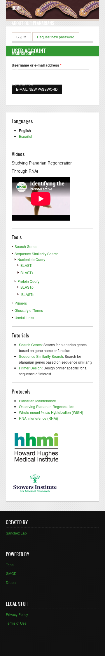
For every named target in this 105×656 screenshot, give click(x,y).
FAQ (15, 68)
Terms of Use (16, 623)
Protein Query (28, 281)
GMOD (11, 573)
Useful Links (24, 317)
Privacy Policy (17, 614)
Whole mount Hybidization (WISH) (51, 412)
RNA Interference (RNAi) (38, 418)
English (25, 130)
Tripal (10, 564)
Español (25, 136)
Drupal (11, 582)
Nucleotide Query (31, 259)
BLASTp (27, 287)
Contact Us (22, 84)
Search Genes (26, 246)
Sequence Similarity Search (37, 253)
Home (16, 8)
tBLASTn (27, 294)
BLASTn (27, 265)
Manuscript (23, 53)
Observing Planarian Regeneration (46, 406)
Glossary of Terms (29, 310)
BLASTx (26, 272)
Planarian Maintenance (37, 400)
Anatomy (20, 38)
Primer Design (30, 367)
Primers (21, 303)
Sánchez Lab (16, 532)
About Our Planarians (33, 23)
